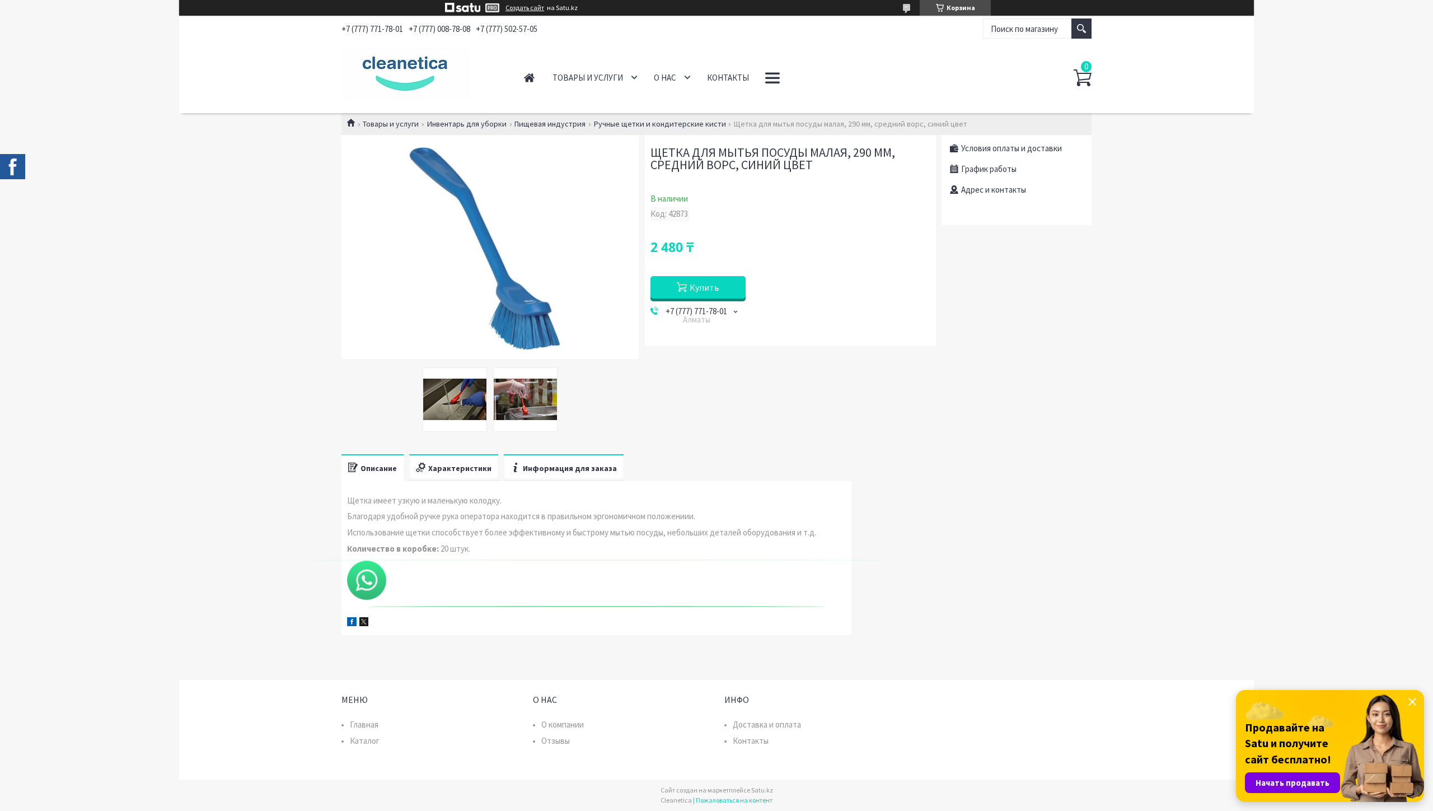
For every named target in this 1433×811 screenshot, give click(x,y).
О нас (665, 77)
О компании (562, 724)
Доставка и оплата (767, 724)
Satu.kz (762, 790)
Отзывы (555, 740)
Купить (704, 287)
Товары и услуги (587, 77)
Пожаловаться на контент (734, 800)
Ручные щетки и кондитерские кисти (660, 124)
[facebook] (352, 623)
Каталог (365, 740)
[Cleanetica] (420, 71)
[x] (363, 623)
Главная (529, 77)
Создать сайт (524, 8)
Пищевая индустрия (550, 124)
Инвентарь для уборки (467, 124)
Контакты (728, 77)
